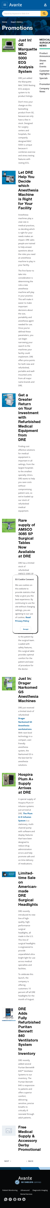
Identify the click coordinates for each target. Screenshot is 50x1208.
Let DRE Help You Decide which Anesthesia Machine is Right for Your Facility (28, 190)
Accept (25, 629)
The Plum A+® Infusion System (25, 817)
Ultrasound (25, 1190)
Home (4, 22)
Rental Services (26, 1194)
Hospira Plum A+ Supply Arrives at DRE (25, 784)
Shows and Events (42, 63)
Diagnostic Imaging (40, 1190)
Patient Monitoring (9, 1190)
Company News (44, 90)
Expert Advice (17, 22)
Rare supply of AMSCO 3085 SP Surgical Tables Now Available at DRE (26, 538)
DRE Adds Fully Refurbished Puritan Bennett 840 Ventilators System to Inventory (29, 1032)
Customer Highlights (44, 72)
